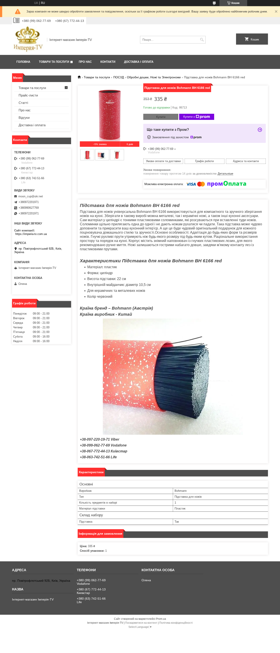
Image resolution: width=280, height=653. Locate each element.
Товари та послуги (54, 61)
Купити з (189, 116)
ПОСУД (118, 77)
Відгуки (24, 117)
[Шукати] (202, 40)
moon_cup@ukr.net (30, 196)
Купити (160, 117)
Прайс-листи (28, 95)
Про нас (85, 61)
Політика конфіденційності (176, 622)
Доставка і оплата (138, 61)
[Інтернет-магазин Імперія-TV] (28, 39)
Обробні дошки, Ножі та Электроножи (154, 77)
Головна (23, 61)
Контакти (107, 61)
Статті (23, 103)
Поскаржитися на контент (141, 622)
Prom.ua (161, 618)
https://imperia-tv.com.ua (31, 234)
